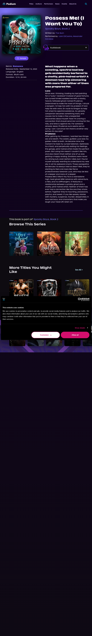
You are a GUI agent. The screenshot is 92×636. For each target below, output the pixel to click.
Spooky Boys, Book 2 (57, 28)
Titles (31, 4)
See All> (79, 270)
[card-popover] (21, 244)
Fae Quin (60, 33)
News (57, 4)
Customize (44, 335)
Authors (39, 4)
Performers (48, 4)
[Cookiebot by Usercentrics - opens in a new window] (79, 299)
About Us (72, 4)
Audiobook (55, 48)
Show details (80, 328)
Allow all (75, 335)
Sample (23, 58)
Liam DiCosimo (65, 36)
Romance (18, 66)
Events (64, 4)
